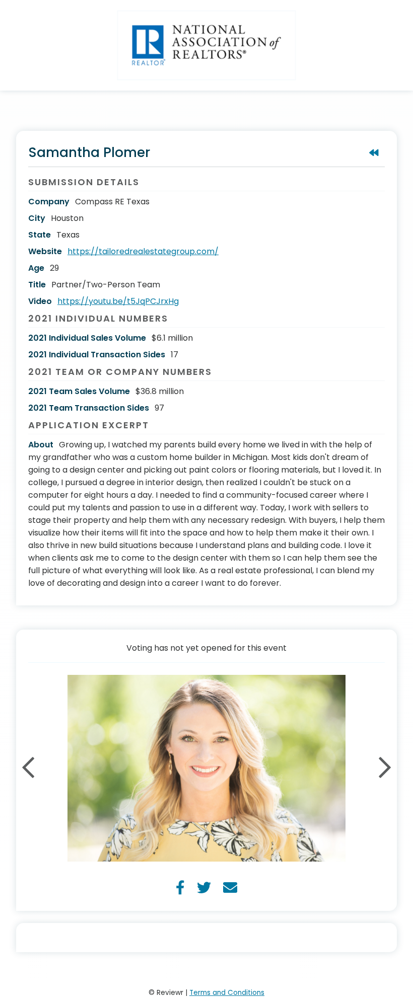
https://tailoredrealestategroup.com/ (143, 251)
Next (385, 768)
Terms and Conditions (226, 992)
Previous (28, 768)
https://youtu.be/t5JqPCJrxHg (118, 301)
